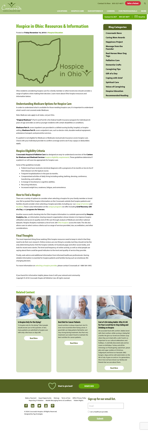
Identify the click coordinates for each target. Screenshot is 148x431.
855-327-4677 (118, 3)
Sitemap (56, 398)
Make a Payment (30, 398)
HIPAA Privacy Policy (79, 398)
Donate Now (89, 386)
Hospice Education (55, 32)
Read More (34, 338)
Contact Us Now (104, 3)
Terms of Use (66, 398)
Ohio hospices (63, 222)
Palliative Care (113, 60)
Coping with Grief (114, 78)
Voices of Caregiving (115, 86)
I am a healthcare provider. (99, 412)
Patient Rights (78, 400)
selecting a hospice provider (46, 265)
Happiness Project (114, 42)
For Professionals (128, 11)
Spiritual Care (112, 82)
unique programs (55, 206)
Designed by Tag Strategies (33, 414)
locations (19, 206)
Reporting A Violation (36, 400)
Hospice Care (77, 11)
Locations (62, 11)
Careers (111, 11)
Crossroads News (114, 33)
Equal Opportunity (45, 398)
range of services (82, 204)
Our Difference (95, 11)
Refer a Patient (133, 3)
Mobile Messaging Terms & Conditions (59, 400)
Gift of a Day (111, 73)
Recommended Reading (117, 95)
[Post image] (33, 307)
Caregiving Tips (113, 69)
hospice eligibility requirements (57, 157)
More (143, 11)
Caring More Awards (115, 37)
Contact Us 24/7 (111, 17)
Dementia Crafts (113, 64)
